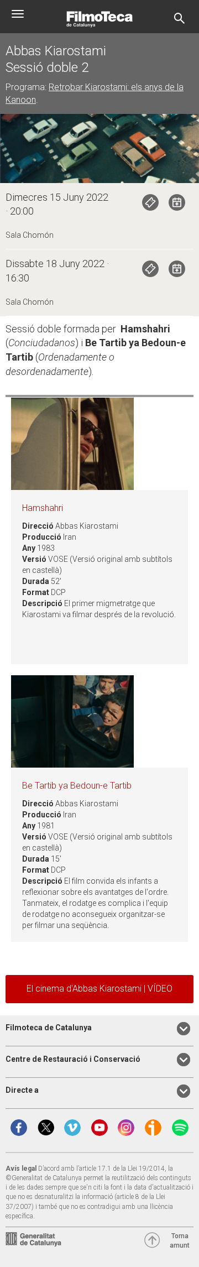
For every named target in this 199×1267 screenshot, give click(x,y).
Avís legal (21, 1168)
